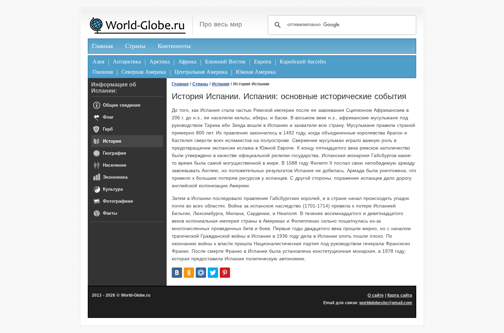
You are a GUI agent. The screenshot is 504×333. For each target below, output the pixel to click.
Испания (220, 84)
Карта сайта (399, 295)
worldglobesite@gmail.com (385, 302)
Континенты (174, 46)
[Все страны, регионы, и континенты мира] (137, 25)
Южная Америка (256, 72)
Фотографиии (118, 201)
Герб (108, 129)
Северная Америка (143, 72)
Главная (102, 46)
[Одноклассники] (189, 272)
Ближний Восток (225, 61)
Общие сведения (122, 105)
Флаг (108, 117)
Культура (113, 189)
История (112, 141)
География (114, 153)
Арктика (159, 61)
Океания (103, 72)
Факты (110, 213)
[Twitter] (213, 272)
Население (114, 165)
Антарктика (127, 61)
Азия (98, 61)
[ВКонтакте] (177, 272)
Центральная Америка (201, 72)
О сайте (376, 295)
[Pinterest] (225, 272)
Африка (187, 61)
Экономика (115, 177)
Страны (135, 46)
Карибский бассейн (303, 61)
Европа (262, 61)
